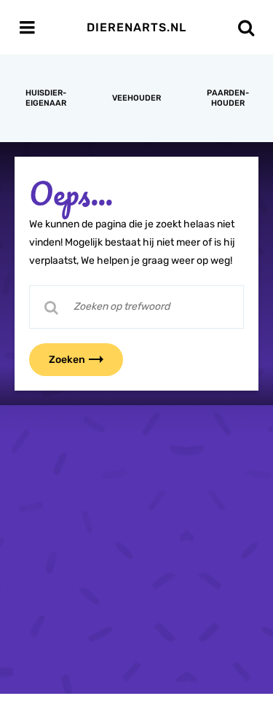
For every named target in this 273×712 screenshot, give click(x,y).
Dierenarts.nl (136, 27)
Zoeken (67, 359)
